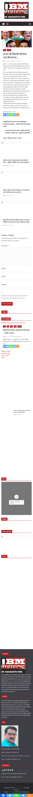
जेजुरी (4, 326)
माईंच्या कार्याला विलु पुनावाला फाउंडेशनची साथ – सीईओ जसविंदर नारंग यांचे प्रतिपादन (16, 161)
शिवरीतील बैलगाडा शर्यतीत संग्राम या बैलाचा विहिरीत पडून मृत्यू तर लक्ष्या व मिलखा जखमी (16, 221)
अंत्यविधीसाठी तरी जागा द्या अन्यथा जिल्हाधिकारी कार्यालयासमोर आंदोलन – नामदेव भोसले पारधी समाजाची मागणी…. (16, 124)
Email (3, 276)
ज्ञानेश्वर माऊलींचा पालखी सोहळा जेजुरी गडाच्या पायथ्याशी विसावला (22, 411)
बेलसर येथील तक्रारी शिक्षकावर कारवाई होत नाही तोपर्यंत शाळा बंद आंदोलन (16, 191)
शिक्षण (15, 326)
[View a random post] (30, 24)
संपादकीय (8, 50)
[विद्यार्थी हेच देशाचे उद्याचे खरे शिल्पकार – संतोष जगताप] (16, 323)
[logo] (13, 658)
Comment (5, 246)
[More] (17, 114)
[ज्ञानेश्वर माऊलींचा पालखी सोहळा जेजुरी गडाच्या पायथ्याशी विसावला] (6, 412)
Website (4, 284)
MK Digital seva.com (16, 777)
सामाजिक (19, 326)
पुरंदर (4, 50)
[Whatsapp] (11, 114)
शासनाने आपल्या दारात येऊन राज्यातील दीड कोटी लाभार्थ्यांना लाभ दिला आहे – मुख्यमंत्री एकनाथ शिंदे (17, 132)
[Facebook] (4, 114)
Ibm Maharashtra (17, 61)
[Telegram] (14, 114)
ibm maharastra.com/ (20, 773)
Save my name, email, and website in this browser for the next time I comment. (14, 297)
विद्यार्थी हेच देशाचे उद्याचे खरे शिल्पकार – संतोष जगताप (16, 331)
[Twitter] (8, 114)
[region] (16, 524)
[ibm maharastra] (3, 24)
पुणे (7, 326)
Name (3, 268)
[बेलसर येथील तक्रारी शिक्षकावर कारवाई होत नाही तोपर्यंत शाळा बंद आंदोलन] (16, 173)
